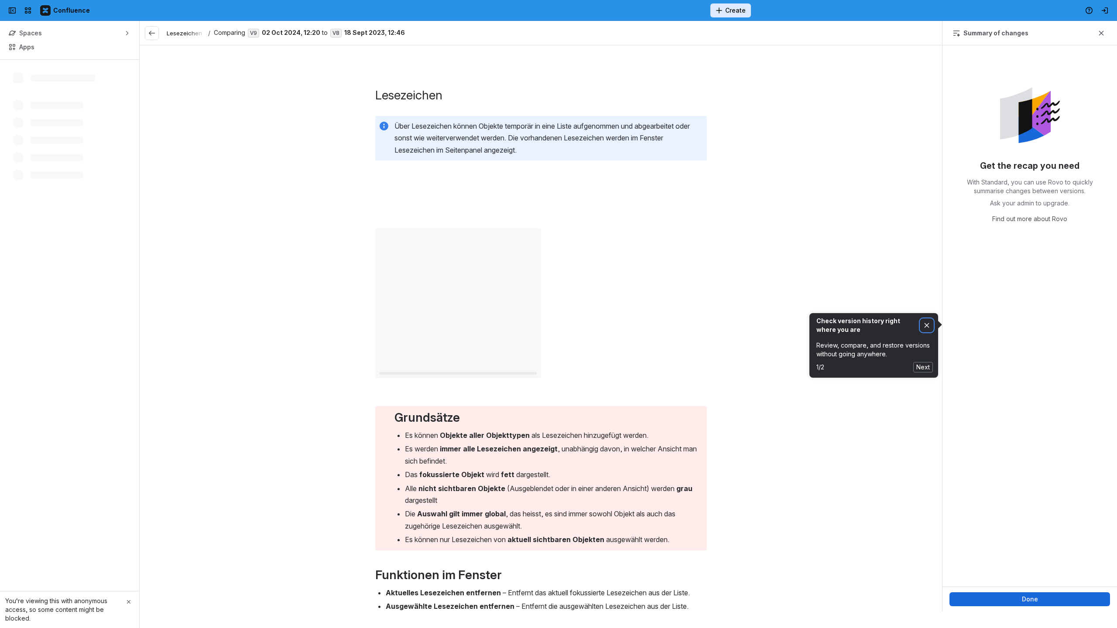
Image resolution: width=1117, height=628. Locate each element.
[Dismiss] (927, 325)
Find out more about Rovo (1029, 218)
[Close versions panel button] (1101, 33)
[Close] (128, 602)
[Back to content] (152, 33)
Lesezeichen (184, 33)
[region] (541, 328)
